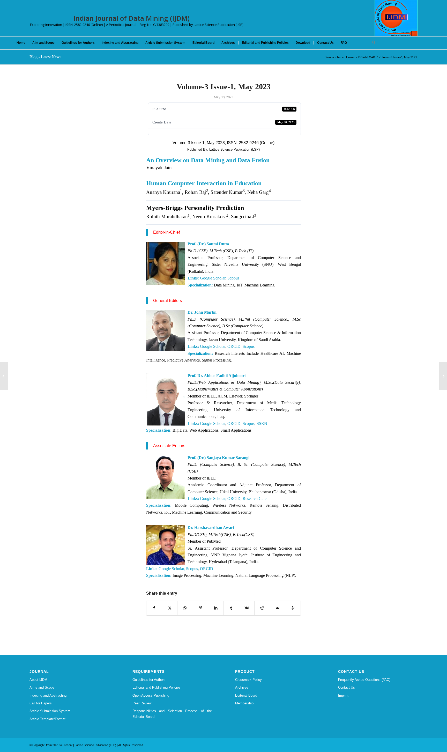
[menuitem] (21, 42)
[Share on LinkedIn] (216, 608)
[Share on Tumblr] (231, 608)
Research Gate (254, 498)
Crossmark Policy (248, 680)
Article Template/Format (47, 719)
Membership (244, 703)
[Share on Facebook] (154, 608)
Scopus (233, 278)
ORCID (234, 346)
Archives (241, 687)
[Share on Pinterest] (200, 608)
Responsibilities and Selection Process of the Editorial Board (172, 713)
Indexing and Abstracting (47, 695)
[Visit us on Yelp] (293, 608)
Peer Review (141, 703)
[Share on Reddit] (262, 608)
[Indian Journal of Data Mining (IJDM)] (396, 18)
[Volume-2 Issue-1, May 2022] (4, 376)
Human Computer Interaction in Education (204, 183)
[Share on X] (169, 608)
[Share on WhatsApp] (185, 608)
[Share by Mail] (277, 608)
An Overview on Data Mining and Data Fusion (208, 160)
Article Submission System (49, 711)
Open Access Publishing (150, 695)
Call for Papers (40, 703)
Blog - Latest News (45, 57)
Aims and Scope (41, 687)
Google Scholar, (172, 568)
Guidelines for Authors (149, 680)
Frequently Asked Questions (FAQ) (364, 680)
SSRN (262, 423)
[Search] (372, 42)
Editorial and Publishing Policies (156, 687)
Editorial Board (246, 695)
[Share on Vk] (247, 608)
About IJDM (38, 680)
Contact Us (346, 687)
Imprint (343, 695)
